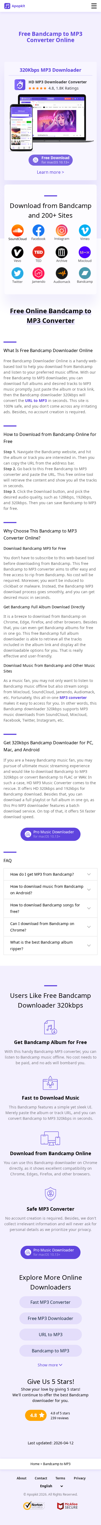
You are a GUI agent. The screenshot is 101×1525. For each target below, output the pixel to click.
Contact (41, 1478)
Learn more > (50, 172)
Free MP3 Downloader (50, 1318)
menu (94, 6)
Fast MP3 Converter (50, 1302)
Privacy (80, 1478)
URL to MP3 (50, 1335)
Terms (60, 1478)
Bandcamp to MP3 (50, 1351)
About (21, 1478)
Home (35, 1464)
